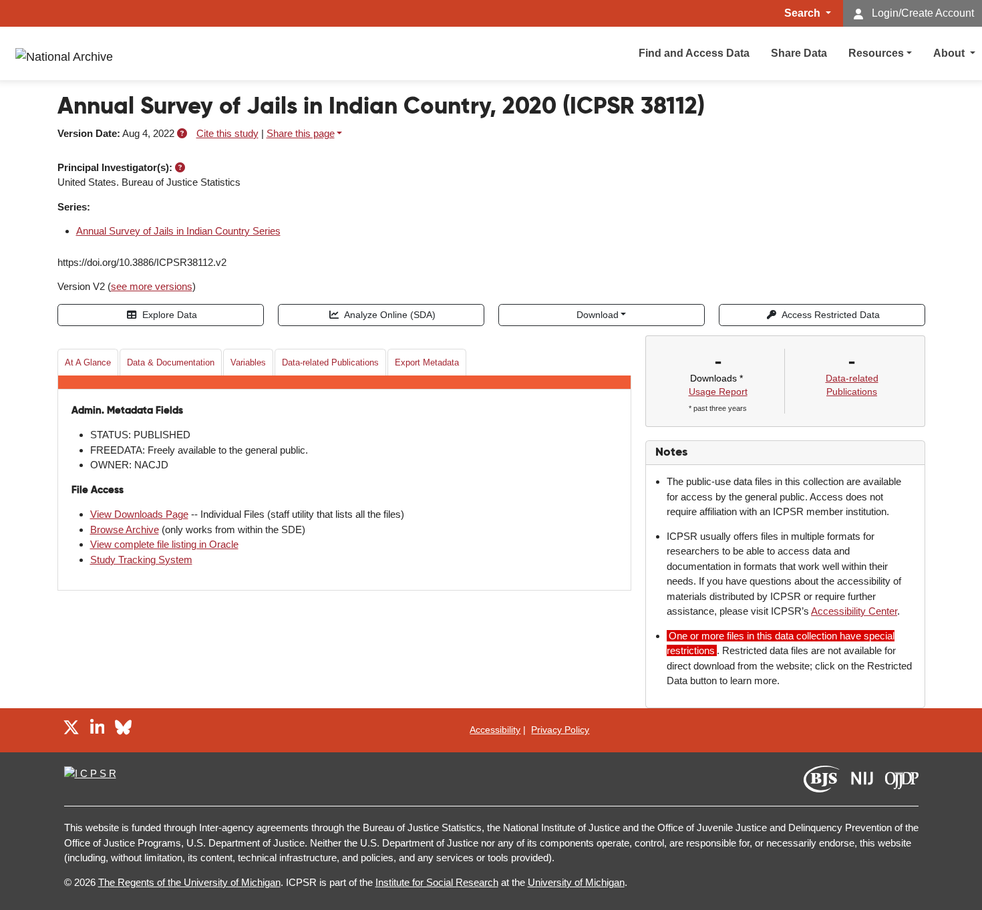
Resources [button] (876, 53)
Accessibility (495, 729)
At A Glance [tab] (88, 362)
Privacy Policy (560, 729)
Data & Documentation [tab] (170, 362)
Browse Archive (124, 529)
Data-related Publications (330, 362)
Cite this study (227, 133)
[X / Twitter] (71, 730)
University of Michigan (576, 882)
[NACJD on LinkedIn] (97, 730)
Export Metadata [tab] (427, 362)
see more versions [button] (151, 286)
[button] (182, 133)
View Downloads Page (139, 514)
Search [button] (803, 13)
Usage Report (718, 391)
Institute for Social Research (436, 882)
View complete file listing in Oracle (164, 544)
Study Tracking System (141, 559)
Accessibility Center (854, 611)
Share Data (799, 53)
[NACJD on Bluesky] (123, 730)
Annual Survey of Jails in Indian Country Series (178, 231)
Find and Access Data (694, 53)
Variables (248, 362)
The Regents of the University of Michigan (189, 882)
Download (598, 314)
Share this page (301, 133)
